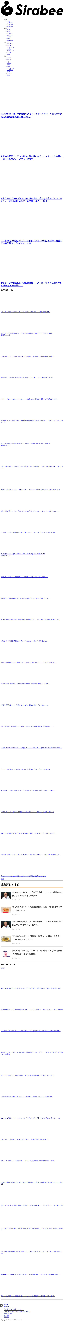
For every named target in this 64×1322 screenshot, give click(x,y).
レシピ (9, 59)
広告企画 (10, 26)
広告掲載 (6, 1315)
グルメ (9, 57)
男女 (8, 71)
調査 (8, 66)
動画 (8, 54)
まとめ (9, 36)
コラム (9, 49)
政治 (8, 31)
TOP (8, 21)
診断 (8, 75)
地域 (8, 38)
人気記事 (10, 23)
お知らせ (10, 24)
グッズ (9, 63)
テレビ (9, 45)
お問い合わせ (8, 1313)
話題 (8, 64)
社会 (8, 30)
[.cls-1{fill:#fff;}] (32, 15)
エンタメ (10, 43)
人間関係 (10, 70)
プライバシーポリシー (10, 1308)
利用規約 (6, 1306)
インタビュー (11, 47)
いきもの (10, 40)
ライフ (9, 73)
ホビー (9, 52)
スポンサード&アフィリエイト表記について (17, 1311)
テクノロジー (11, 68)
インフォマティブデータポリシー (14, 1310)
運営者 (6, 1304)
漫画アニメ (10, 50)
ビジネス (10, 33)
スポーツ (10, 35)
